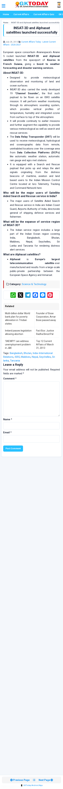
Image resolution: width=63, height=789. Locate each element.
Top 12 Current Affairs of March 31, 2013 (45, 344)
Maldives (26, 356)
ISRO (17, 356)
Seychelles (45, 356)
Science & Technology (34, 284)
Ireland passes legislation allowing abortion (18, 332)
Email (7, 432)
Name (7, 419)
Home (6, 14)
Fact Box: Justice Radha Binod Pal (45, 332)
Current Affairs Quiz (43, 14)
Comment (9, 378)
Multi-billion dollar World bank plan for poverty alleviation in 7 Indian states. (17, 318)
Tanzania (15, 360)
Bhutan (27, 353)
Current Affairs (21, 14)
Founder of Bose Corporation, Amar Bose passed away (46, 317)
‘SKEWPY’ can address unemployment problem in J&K (18, 344)
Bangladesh (16, 353)
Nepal (35, 356)
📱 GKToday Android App (31, 785)
